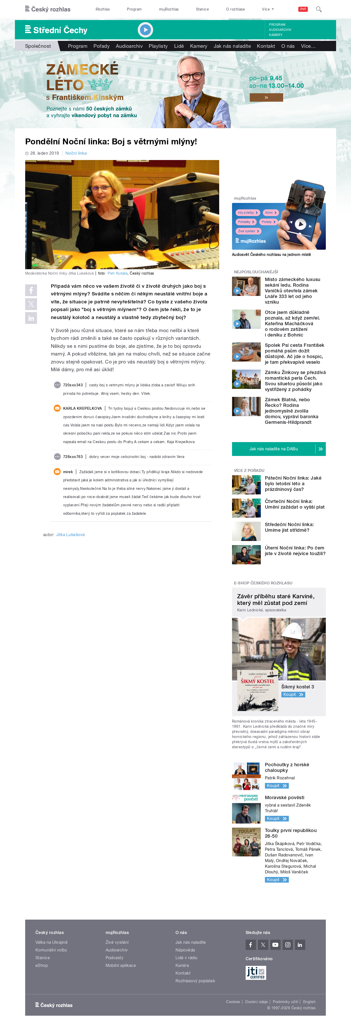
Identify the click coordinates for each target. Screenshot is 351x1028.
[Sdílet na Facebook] (31, 290)
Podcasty (115, 957)
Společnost (38, 46)
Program (134, 9)
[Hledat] (319, 9)
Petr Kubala (117, 273)
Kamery (275, 35)
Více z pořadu (249, 470)
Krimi (269, 212)
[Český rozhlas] (47, 9)
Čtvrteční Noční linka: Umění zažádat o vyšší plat (295, 504)
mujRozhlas (169, 9)
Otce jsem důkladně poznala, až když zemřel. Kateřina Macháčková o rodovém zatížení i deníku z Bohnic (292, 324)
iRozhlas (103, 9)
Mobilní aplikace (121, 965)
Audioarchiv (280, 30)
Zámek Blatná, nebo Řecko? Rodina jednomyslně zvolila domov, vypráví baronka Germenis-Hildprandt (292, 411)
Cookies (233, 1002)
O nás (288, 46)
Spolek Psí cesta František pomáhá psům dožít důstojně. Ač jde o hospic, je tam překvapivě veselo (294, 353)
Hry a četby (246, 212)
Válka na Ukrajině (51, 942)
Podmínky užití (285, 1002)
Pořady (102, 46)
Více (308, 46)
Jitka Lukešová (70, 534)
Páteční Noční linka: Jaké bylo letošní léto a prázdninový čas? (293, 483)
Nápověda (185, 950)
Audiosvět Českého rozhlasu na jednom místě (271, 255)
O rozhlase (235, 9)
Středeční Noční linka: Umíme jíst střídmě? (289, 527)
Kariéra (182, 965)
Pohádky (244, 222)
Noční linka (76, 153)
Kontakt (266, 46)
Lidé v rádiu (187, 957)
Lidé (179, 46)
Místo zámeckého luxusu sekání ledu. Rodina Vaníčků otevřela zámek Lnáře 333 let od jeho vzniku (292, 291)
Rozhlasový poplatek (195, 980)
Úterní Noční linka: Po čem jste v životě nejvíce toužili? (295, 550)
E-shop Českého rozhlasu (263, 583)
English (309, 1002)
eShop (41, 965)
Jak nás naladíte (232, 46)
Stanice (202, 9)
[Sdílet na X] (31, 304)
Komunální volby (51, 950)
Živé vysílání (246, 231)
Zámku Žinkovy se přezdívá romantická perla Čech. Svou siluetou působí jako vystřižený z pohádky (295, 381)
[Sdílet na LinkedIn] (31, 318)
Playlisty (158, 46)
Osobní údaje (256, 1002)
